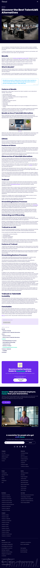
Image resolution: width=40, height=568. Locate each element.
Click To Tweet (35, 84)
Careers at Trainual (5, 455)
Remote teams (23, 486)
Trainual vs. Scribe (5, 516)
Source (19, 131)
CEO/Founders (23, 478)
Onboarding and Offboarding (8, 342)
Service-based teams (25, 484)
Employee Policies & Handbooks (27, 498)
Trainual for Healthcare (6, 496)
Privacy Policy (4, 561)
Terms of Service (11, 561)
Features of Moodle (6, 330)
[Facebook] (15, 447)
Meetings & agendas (6, 550)
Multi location (23, 490)
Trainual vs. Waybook (6, 530)
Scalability (4, 350)
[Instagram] (25, 447)
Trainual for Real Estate (6, 506)
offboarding (35, 205)
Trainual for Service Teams (7, 500)
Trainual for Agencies (6, 508)
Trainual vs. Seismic (5, 532)
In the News (4, 458)
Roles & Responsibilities (25, 502)
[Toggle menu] (37, 1)
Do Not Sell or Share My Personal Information (25, 561)
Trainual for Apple (24, 464)
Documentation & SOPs (6, 542)
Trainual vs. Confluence (6, 535)
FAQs (3, 482)
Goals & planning (23, 551)
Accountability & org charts (7, 548)
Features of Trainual (6, 345)
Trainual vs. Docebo (5, 522)
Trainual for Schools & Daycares (8, 504)
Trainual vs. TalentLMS (6, 518)
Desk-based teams (24, 480)
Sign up (3, 315)
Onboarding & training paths (7, 544)
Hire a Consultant (24, 456)
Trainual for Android (25, 466)
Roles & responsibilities (24, 544)
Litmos (3, 334)
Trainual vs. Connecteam (6, 520)
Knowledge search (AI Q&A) (7, 546)
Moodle (3, 329)
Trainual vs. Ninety (5, 524)
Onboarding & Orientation (26, 496)
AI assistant (4, 555)
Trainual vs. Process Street (7, 534)
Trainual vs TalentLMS (6, 349)
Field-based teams (24, 482)
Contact (3, 460)
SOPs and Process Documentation (27, 494)
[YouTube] (23, 447)
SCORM (30, 165)
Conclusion (4, 352)
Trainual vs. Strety (5, 526)
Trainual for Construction (6, 498)
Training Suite (4, 472)
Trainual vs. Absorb (5, 528)
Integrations (4, 480)
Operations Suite (5, 474)
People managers (24, 476)
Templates (23, 462)
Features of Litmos (6, 335)
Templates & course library (25, 542)
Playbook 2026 (23, 460)
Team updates (23, 548)
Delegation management (6, 553)
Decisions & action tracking (7, 551)
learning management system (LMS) (20, 58)
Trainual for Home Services (7, 502)
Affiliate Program (5, 456)
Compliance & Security (6, 564)
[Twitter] (17, 447)
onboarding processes (15, 184)
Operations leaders (24, 472)
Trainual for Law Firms (6, 494)
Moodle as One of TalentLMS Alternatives (11, 332)
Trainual (4, 339)
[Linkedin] (20, 447)
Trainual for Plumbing (6, 510)
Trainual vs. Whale (5, 514)
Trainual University (24, 458)
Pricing (3, 476)
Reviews (3, 478)
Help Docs (23, 455)
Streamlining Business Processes (9, 340)
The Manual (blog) (24, 453)
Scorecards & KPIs (23, 550)
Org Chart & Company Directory (27, 500)
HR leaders (23, 474)
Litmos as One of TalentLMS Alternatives (11, 337)
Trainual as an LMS (6, 344)
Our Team (3, 453)
